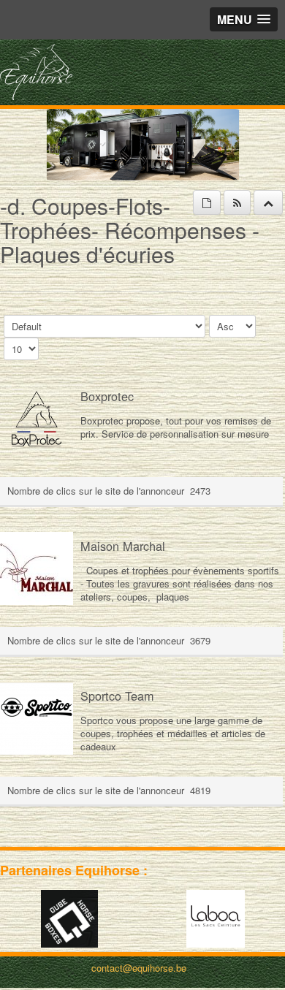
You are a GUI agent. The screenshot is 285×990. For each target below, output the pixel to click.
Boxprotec (107, 396)
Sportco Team (117, 695)
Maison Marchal (122, 546)
